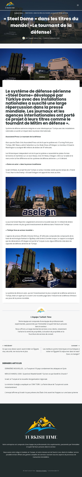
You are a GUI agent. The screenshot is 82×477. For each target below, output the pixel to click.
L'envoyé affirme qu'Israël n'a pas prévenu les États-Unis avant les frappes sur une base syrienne (41, 392)
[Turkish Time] (9, 4)
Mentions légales (41, 471)
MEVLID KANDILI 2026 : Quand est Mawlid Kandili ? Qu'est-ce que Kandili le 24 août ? (36, 374)
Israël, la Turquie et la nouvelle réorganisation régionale (26, 379)
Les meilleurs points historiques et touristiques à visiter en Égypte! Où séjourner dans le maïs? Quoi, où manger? (61, 350)
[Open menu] (78, 5)
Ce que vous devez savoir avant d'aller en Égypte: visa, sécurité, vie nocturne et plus (20, 349)
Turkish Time (18, 13)
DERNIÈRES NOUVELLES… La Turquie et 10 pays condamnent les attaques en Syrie (35, 368)
